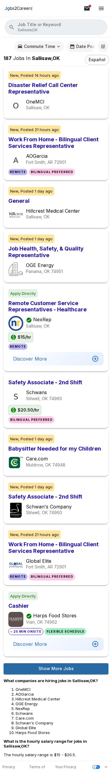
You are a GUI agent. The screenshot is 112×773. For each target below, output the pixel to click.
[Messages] (87, 8)
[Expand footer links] (106, 767)
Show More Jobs (56, 668)
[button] (56, 27)
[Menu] (101, 8)
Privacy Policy (8, 767)
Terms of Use (37, 767)
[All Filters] (103, 46)
